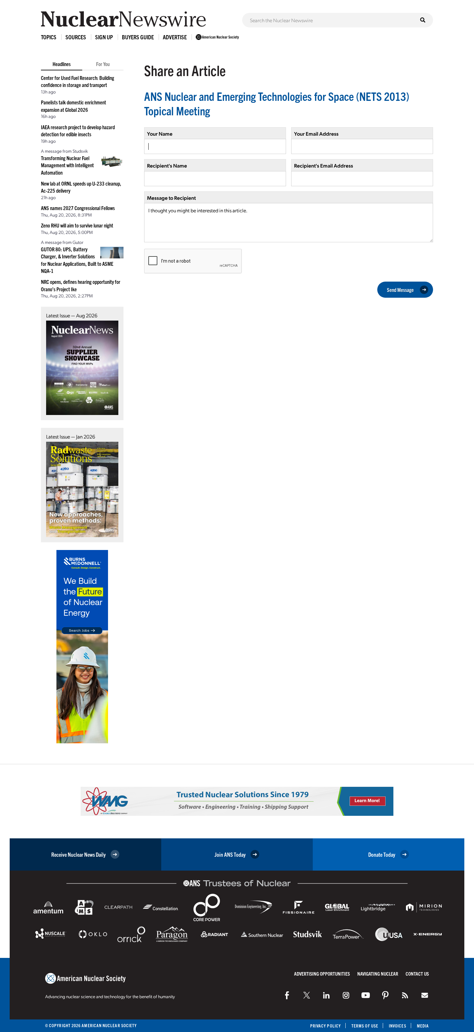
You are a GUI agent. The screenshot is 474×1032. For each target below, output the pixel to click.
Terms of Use (364, 1025)
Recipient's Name (167, 165)
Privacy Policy (325, 1025)
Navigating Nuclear (377, 973)
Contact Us (417, 973)
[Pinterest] (385, 995)
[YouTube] (365, 995)
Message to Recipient (171, 197)
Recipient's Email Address (323, 165)
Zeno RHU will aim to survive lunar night (77, 225)
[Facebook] (287, 995)
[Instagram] (346, 995)
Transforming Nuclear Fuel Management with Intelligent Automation (67, 165)
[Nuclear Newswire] (405, 995)
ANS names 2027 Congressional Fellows (78, 208)
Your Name (160, 133)
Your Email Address (316, 133)
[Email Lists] (424, 995)
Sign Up (104, 37)
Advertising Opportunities (322, 973)
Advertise (175, 37)
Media (423, 1025)
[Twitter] (306, 995)
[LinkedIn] (326, 995)
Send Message (400, 289)
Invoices (397, 1025)
